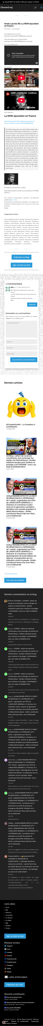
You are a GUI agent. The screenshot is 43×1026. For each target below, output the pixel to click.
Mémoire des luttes (9, 235)
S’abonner (8, 912)
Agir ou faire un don (21, 265)
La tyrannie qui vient (10, 231)
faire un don (13, 200)
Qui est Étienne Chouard (24, 1019)
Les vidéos (8, 920)
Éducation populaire (26, 223)
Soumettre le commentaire (23, 359)
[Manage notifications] (3, 1022)
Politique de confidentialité (19, 1021)
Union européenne (17, 244)
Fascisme (24, 227)
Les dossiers (9, 918)
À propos (8, 925)
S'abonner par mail (14, 984)
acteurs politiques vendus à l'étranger (14, 219)
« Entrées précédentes (10, 574)
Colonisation (35, 221)
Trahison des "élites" (25, 237)
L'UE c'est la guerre (33, 229)
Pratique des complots (21, 235)
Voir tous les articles (15, 580)
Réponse (32, 304)
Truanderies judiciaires (22, 241)
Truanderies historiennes (25, 239)
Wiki (7, 910)
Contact (8, 928)
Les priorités (9, 915)
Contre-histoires (14, 223)
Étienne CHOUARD (14, 601)
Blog (7, 923)
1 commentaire (15, 29)
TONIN (10, 823)
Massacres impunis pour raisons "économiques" (24, 233)
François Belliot (13, 856)
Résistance (15, 237)
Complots (6, 223)
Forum (7, 907)
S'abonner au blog (21, 257)
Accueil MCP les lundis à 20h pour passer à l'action (21, 2)
